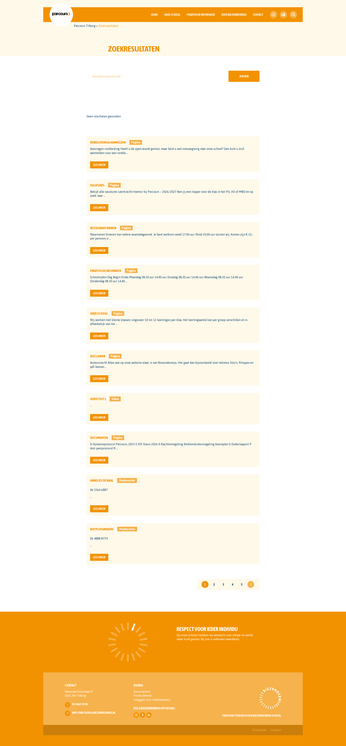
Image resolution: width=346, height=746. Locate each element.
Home (154, 14)
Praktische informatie (201, 14)
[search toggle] (293, 14)
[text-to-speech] (273, 14)
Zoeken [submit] (244, 76)
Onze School (172, 14)
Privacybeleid (142, 695)
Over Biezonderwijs (234, 14)
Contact (258, 14)
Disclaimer (259, 730)
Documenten (142, 691)
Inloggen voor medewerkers (152, 699)
